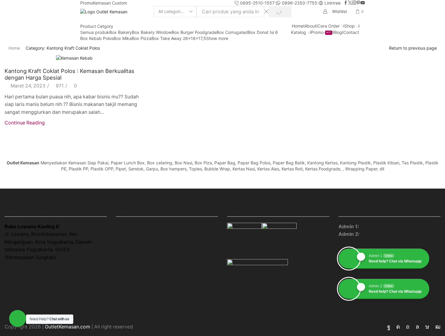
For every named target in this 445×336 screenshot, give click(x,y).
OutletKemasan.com (67, 327)
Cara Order (329, 25)
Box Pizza (141, 38)
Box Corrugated (232, 32)
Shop (349, 25)
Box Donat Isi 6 (263, 32)
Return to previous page (413, 48)
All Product (183, 228)
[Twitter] (350, 3)
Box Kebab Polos (97, 38)
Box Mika (123, 38)
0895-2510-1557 (379, 226)
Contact (351, 32)
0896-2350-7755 (380, 234)
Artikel (123, 261)
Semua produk (94, 32)
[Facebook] (346, 3)
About (310, 25)
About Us (126, 239)
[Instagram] (354, 3)
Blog (337, 32)
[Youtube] (363, 3)
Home (297, 25)
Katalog (298, 32)
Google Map (19, 271)
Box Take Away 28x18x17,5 (178, 38)
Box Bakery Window (152, 32)
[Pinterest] (358, 3)
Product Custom (190, 250)
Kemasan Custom (110, 2)
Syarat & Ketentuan (192, 261)
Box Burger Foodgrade (194, 32)
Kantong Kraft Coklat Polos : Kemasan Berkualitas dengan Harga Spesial (69, 74)
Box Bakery (120, 32)
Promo (86, 2)
